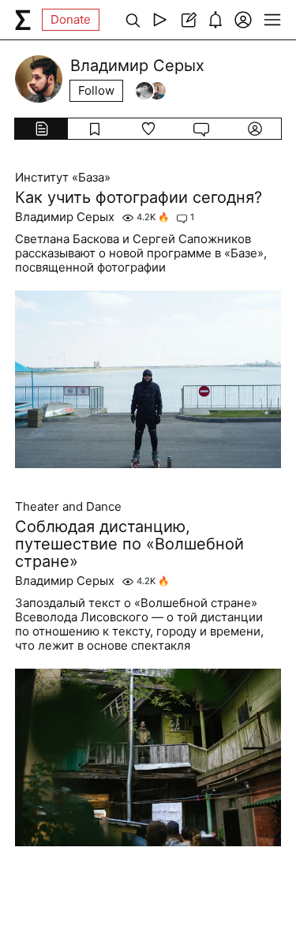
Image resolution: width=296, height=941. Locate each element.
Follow (96, 90)
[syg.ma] (23, 19)
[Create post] (187, 19)
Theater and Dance (68, 507)
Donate (71, 19)
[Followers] (150, 91)
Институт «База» (63, 178)
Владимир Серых (64, 217)
